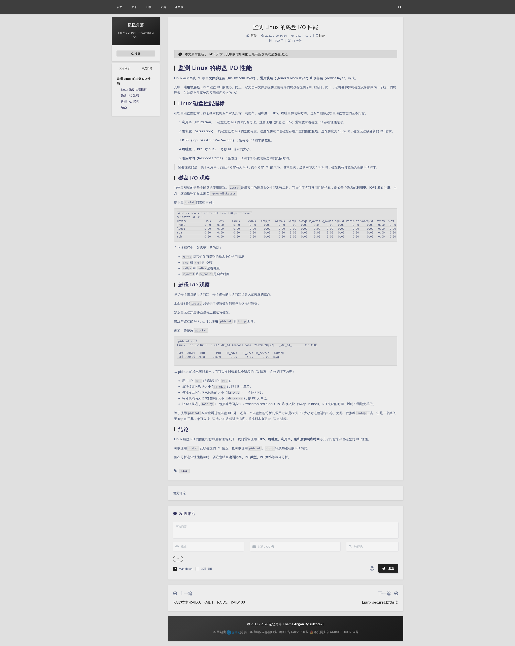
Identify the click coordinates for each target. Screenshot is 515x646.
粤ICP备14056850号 (293, 632)
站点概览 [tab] (147, 68)
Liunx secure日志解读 (380, 602)
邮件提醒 (206, 569)
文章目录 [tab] (124, 68)
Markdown (186, 569)
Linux (184, 471)
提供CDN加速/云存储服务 (258, 632)
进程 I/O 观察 (130, 102)
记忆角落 (275, 624)
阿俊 (254, 35)
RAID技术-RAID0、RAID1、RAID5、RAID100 (209, 602)
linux (322, 35)
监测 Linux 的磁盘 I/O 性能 (134, 81)
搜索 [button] (137, 54)
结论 (124, 108)
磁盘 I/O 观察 (130, 95)
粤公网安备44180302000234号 (335, 632)
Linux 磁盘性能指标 (134, 89)
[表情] (372, 568)
